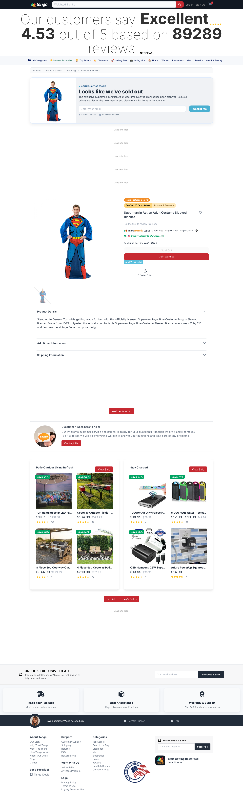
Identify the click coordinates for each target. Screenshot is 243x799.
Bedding (71, 70)
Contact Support (136, 720)
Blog (32, 759)
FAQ (177, 720)
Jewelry (199, 60)
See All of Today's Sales (121, 599)
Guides (33, 762)
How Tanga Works (39, 752)
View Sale (104, 469)
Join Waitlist (166, 256)
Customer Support (71, 741)
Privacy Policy (69, 782)
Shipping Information (50, 355)
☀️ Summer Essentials (61, 60)
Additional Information (51, 343)
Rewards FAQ (68, 755)
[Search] (180, 4)
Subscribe (202, 746)
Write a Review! (121, 411)
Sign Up (200, 4)
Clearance (101, 60)
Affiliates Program (71, 770)
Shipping (66, 745)
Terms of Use (68, 785)
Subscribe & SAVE (211, 674)
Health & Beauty (214, 60)
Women (165, 60)
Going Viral (137, 60)
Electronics (178, 60)
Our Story (35, 741)
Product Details (47, 311)
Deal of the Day (101, 745)
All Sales (36, 70)
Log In (189, 4)
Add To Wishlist (133, 262)
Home (153, 60)
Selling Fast (119, 60)
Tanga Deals (41, 774)
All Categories (39, 60)
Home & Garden (54, 70)
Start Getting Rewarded (183, 758)
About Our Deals (39, 755)
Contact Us (71, 443)
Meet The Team (38, 748)
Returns (65, 748)
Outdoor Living (101, 769)
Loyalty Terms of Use (72, 789)
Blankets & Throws (90, 70)
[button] (196, 230)
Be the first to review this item (141, 223)
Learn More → (175, 762)
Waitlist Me (199, 108)
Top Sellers (83, 60)
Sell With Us (67, 767)
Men (189, 60)
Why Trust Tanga (39, 745)
